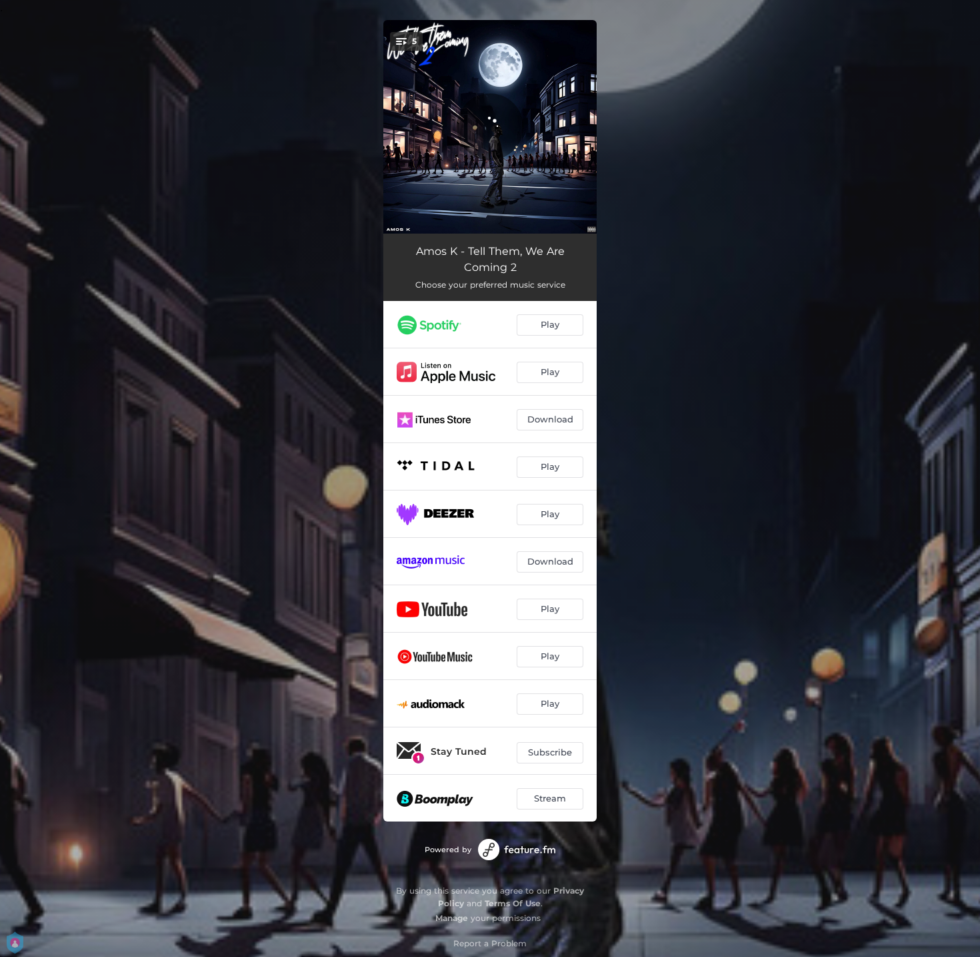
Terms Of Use (513, 903)
